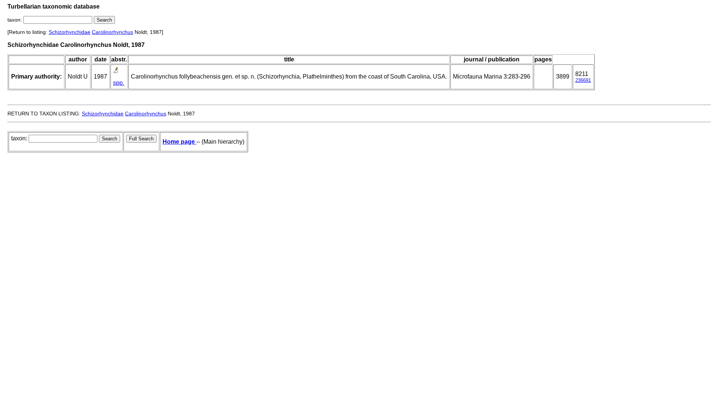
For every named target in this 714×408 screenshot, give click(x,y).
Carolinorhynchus (112, 32)
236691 (583, 80)
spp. (118, 83)
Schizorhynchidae (69, 32)
